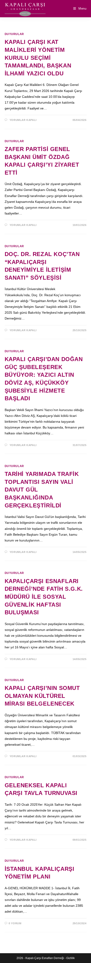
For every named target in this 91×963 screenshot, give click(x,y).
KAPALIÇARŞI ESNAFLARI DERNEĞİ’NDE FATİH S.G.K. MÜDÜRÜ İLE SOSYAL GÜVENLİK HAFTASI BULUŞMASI (44, 596)
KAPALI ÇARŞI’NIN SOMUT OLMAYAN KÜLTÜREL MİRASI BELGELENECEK (42, 696)
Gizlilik (70, 958)
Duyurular (14, 34)
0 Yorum (15, 923)
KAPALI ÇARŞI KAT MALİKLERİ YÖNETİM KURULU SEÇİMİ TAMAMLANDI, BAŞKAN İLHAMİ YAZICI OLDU (38, 57)
